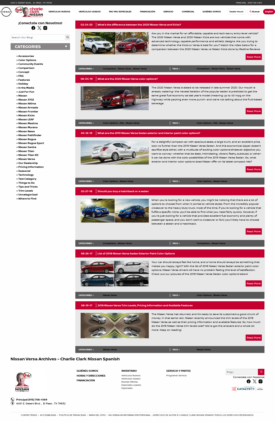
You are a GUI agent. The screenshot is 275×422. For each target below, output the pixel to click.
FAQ (20, 76)
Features (24, 80)
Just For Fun (26, 91)
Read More (254, 57)
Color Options (27, 60)
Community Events (30, 64)
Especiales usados (131, 384)
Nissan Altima (27, 103)
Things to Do (26, 183)
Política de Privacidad (73, 415)
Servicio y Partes (178, 370)
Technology (26, 175)
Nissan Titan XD (28, 155)
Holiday (23, 83)
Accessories (26, 56)
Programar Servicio (176, 375)
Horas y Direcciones (91, 375)
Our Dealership (28, 163)
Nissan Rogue (27, 139)
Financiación (86, 380)
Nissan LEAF (26, 119)
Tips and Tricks (28, 186)
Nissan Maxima (28, 123)
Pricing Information (31, 167)
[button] (60, 11)
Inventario (129, 370)
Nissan (22, 95)
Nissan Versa (26, 159)
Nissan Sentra (27, 147)
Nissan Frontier (28, 111)
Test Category (27, 179)
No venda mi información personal (130, 415)
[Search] (67, 37)
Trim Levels (25, 190)
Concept (23, 72)
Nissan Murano (28, 127)
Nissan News (26, 131)
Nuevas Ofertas (129, 381)
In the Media (26, 87)
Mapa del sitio (97, 415)
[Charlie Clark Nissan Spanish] (22, 11)
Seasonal (24, 171)
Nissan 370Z (26, 99)
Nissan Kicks (26, 115)
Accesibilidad (48, 415)
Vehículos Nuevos (131, 375)
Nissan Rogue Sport (31, 143)
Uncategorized (28, 194)
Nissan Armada (28, 107)
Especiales (127, 388)
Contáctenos (29, 415)
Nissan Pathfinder (30, 135)
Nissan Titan (26, 151)
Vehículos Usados (131, 378)
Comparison (26, 68)
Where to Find (27, 198)
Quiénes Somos (87, 370)
